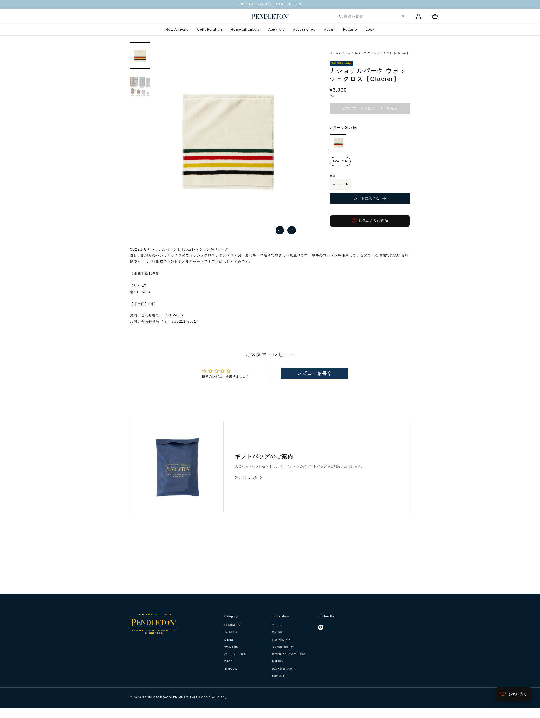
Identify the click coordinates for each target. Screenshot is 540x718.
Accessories (304, 30)
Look (370, 30)
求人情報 (277, 632)
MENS (228, 639)
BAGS (228, 661)
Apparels (276, 30)
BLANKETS (232, 625)
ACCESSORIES (235, 654)
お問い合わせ (280, 676)
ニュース (277, 625)
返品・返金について (284, 668)
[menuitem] (140, 55)
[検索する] (341, 16)
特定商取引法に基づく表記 (288, 654)
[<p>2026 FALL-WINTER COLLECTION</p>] (270, 4)
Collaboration (209, 30)
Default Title (340, 161)
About (329, 30)
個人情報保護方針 (283, 647)
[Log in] (418, 16)
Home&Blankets (245, 30)
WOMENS (231, 647)
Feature (350, 30)
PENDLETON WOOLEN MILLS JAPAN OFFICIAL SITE (183, 697)
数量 (332, 176)
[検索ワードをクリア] (403, 16)
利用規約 (277, 661)
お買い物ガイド (281, 639)
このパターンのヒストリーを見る (370, 108)
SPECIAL (230, 668)
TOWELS (230, 632)
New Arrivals (176, 30)
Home (334, 53)
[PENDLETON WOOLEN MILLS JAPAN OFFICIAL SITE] (270, 17)
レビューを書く (314, 373)
